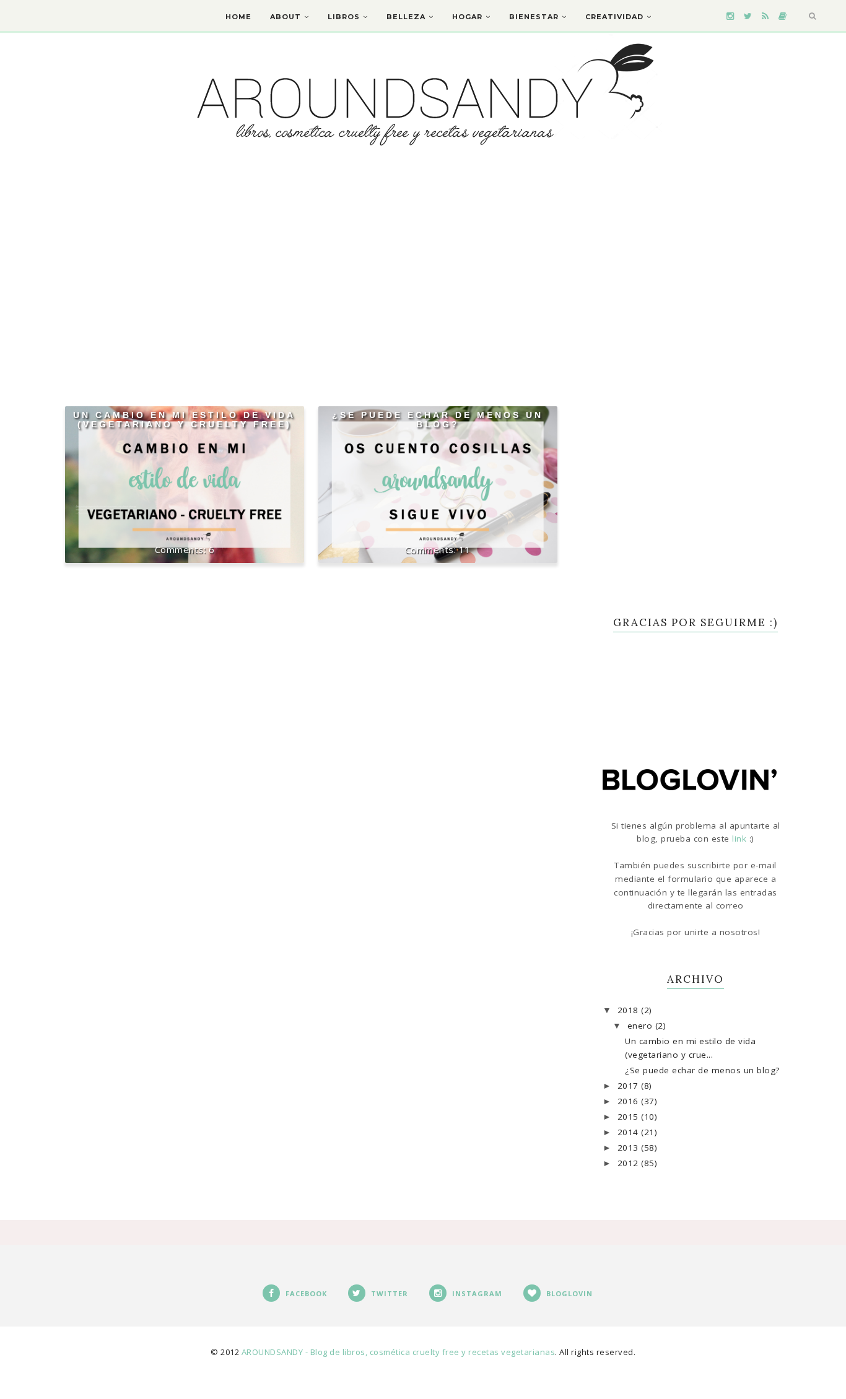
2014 (629, 1132)
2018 (629, 1010)
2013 (629, 1147)
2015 (629, 1116)
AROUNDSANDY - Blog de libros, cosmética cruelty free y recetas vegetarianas (399, 1352)
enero (641, 1025)
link (740, 838)
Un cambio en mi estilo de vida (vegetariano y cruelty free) (184, 419)
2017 (629, 1085)
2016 (629, 1101)
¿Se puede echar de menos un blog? (437, 419)
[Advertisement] (311, 267)
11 (465, 549)
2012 (629, 1163)
